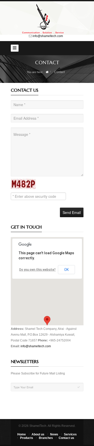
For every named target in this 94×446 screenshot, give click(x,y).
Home (21, 434)
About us (38, 434)
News (54, 434)
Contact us (66, 438)
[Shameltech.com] (47, 19)
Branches (46, 438)
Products (26, 438)
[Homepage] (47, 72)
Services (70, 434)
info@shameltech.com (48, 36)
